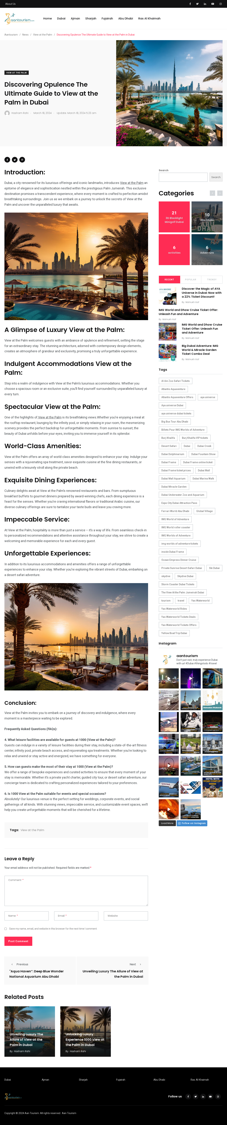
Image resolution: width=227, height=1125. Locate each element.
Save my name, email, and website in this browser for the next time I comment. (53, 928)
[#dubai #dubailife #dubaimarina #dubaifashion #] (191, 766)
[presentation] (212, 193)
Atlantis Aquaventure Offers (177, 397)
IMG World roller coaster (175, 527)
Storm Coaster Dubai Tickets (177, 584)
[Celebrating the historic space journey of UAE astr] (191, 722)
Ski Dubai (214, 568)
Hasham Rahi (22, 1051)
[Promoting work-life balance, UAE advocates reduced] (169, 744)
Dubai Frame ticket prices (176, 470)
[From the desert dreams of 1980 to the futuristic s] (169, 700)
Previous (22, 964)
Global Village (204, 511)
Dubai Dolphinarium (172, 454)
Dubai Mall (204, 470)
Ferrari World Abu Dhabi (175, 511)
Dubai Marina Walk (203, 478)
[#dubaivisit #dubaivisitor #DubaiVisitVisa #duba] (213, 766)
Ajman (75, 18)
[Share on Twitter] (15, 160)
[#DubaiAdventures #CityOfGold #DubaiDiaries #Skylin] (191, 809)
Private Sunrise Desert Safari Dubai (181, 568)
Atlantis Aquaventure (173, 389)
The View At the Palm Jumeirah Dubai (182, 592)
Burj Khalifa (168, 437)
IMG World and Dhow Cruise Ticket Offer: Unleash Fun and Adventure (188, 312)
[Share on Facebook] (7, 160)
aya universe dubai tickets (176, 413)
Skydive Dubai (185, 576)
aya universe (207, 397)
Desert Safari (169, 446)
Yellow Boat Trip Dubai (174, 633)
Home (47, 18)
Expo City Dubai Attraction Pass (179, 503)
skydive (165, 576)
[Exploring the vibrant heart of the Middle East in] (169, 722)
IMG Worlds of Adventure (175, 535)
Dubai (61, 18)
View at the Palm (16, 73)
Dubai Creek (204, 446)
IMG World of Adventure (175, 519)
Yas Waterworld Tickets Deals (178, 616)
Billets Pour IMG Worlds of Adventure (182, 429)
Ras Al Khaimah (149, 18)
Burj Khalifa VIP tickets (195, 437)
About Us (10, 3)
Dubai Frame (168, 462)
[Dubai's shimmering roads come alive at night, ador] (169, 678)
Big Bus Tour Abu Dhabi (174, 421)
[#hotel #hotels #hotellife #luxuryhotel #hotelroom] (213, 787)
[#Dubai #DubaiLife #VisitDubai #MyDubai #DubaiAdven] (169, 766)
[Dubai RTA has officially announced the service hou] (213, 678)
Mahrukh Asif (192, 302)
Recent (169, 279)
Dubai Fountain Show (203, 454)
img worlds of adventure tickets (179, 543)
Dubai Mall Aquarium (173, 478)
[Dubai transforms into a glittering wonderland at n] (191, 678)
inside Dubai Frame (172, 551)
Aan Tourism (69, 1113)
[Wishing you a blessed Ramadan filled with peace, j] (213, 700)
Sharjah (90, 18)
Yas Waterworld (200, 600)
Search (163, 170)
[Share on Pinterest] (22, 160)
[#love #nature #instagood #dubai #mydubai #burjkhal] (191, 787)
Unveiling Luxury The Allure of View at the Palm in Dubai (26, 1039)
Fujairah (107, 18)
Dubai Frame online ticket (197, 462)
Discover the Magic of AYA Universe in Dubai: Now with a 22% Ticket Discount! (202, 293)
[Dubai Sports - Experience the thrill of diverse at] (213, 722)
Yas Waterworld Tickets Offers (178, 625)
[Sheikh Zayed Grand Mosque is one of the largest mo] (213, 744)
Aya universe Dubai (172, 405)
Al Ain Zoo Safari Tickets (175, 381)
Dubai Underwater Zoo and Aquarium (182, 494)
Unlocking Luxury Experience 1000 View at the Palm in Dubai (85, 1039)
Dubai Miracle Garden (174, 486)
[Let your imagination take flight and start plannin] (169, 787)
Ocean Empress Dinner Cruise (178, 560)
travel (181, 600)
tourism (166, 600)
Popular (190, 279)
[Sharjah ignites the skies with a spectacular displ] (191, 700)
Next (133, 964)
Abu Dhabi (125, 18)
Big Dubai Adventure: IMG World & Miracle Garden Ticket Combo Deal (200, 350)
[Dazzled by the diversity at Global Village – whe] (169, 809)
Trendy (212, 279)
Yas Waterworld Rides (174, 608)
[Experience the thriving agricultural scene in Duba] (191, 744)
